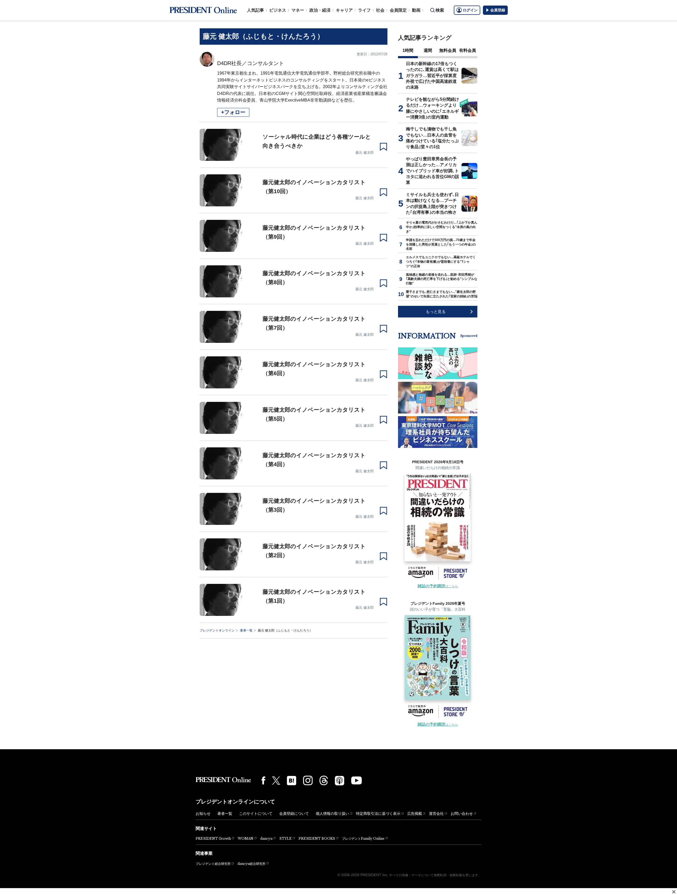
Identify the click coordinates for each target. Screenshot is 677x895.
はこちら (438, 586)
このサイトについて (255, 813)
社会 (380, 10)
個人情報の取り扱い (332, 813)
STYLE (285, 839)
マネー (297, 10)
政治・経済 (320, 10)
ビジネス (277, 10)
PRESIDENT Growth (213, 839)
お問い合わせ (462, 813)
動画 (416, 10)
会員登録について (294, 813)
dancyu (266, 839)
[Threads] (323, 780)
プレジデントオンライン (217, 630)
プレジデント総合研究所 (213, 864)
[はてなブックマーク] (291, 780)
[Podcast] (339, 780)
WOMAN (245, 839)
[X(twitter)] (276, 780)
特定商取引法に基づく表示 (378, 813)
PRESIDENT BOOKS (317, 839)
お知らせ (203, 813)
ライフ (364, 10)
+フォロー (233, 112)
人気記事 (255, 10)
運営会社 (436, 813)
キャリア (344, 10)
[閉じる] (674, 892)
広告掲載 (414, 813)
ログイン (470, 10)
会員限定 (398, 10)
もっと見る (436, 311)
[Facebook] (263, 780)
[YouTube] (356, 780)
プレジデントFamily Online (363, 839)
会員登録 (497, 10)
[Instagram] (308, 780)
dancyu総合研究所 (251, 864)
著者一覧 (246, 630)
